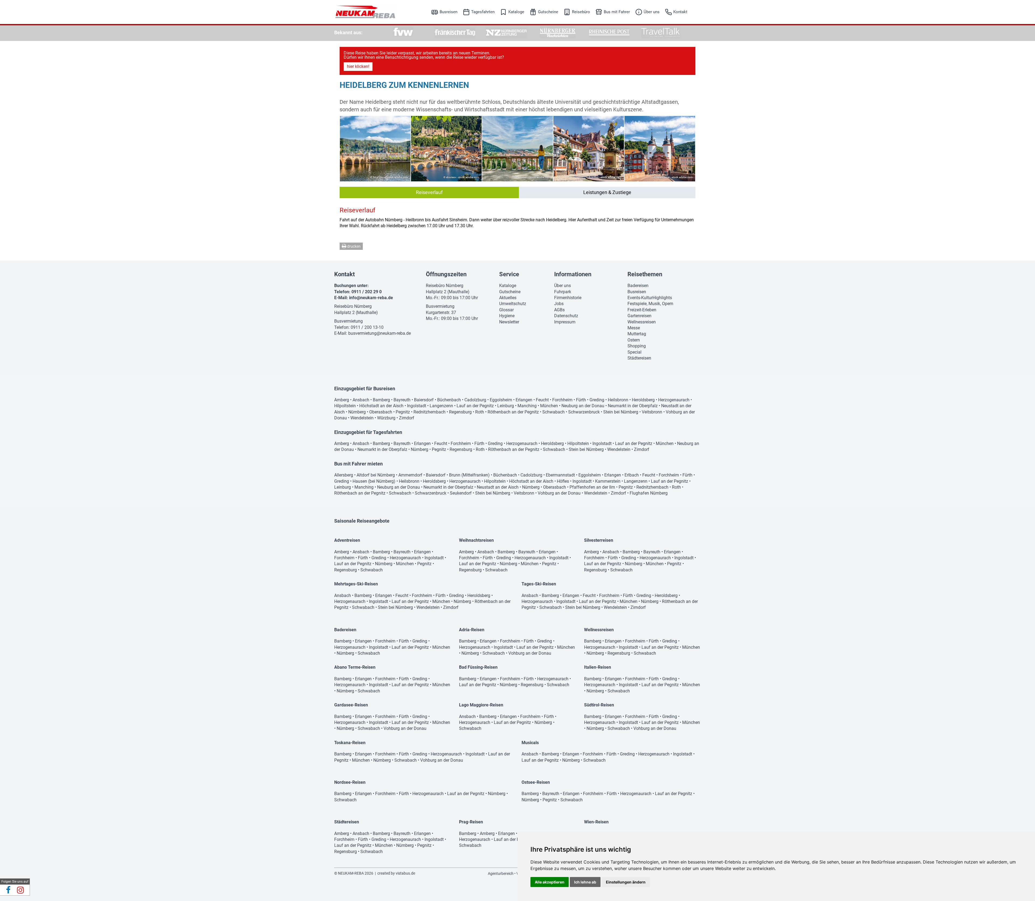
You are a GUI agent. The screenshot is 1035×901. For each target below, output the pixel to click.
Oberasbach (380, 412)
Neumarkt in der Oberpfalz (633, 405)
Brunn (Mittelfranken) (469, 475)
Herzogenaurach (673, 399)
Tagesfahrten (483, 11)
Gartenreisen (639, 315)
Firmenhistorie (567, 297)
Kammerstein (607, 481)
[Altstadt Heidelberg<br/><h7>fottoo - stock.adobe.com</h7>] (588, 148)
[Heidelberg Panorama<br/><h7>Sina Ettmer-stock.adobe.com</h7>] (375, 148)
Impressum (564, 322)
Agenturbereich (500, 873)
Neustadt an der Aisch (498, 487)
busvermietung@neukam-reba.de (379, 333)
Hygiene (507, 315)
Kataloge (516, 11)
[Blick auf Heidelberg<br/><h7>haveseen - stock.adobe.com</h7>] (517, 148)
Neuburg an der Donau (582, 405)
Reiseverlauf (429, 192)
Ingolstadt (416, 405)
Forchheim (562, 399)
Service (509, 274)
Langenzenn (441, 405)
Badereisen (637, 285)
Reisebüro (581, 11)
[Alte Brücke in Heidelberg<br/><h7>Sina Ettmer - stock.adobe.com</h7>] (660, 148)
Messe (633, 327)
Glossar (506, 309)
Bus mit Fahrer (617, 11)
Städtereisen (639, 358)
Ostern (633, 340)
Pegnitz (403, 412)
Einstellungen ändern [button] (626, 882)
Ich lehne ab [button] (585, 882)
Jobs (559, 303)
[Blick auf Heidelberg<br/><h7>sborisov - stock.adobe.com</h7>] (446, 148)
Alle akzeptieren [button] (549, 882)
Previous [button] (347, 148)
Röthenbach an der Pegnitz (513, 412)
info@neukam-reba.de (371, 297)
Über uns (652, 11)
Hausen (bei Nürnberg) (374, 481)
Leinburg (505, 405)
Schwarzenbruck (584, 412)
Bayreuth (402, 399)
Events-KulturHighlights (649, 297)
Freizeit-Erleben (641, 309)
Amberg (341, 399)
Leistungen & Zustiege (607, 192)
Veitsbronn (652, 412)
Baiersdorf (424, 399)
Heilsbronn (618, 399)
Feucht (542, 399)
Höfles (563, 481)
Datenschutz (566, 315)
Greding (596, 399)
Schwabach (553, 412)
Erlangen (524, 399)
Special (634, 352)
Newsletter (509, 322)
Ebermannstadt (560, 475)
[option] (403, 32)
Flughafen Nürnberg (649, 493)
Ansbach (361, 399)
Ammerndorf (410, 475)
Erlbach (632, 475)
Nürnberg (357, 412)
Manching (527, 405)
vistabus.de (405, 873)
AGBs (559, 309)
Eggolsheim (501, 399)
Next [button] (688, 148)
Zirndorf (406, 417)
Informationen (572, 274)
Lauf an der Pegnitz (475, 405)
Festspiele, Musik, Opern (650, 303)
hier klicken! (358, 66)
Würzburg (386, 417)
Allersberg (343, 475)
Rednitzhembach (429, 412)
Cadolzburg (475, 399)
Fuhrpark (562, 291)
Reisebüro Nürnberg (353, 306)
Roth (479, 412)
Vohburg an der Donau (559, 493)
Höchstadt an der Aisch (381, 405)
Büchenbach (449, 399)
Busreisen (448, 11)
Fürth (581, 399)
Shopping (636, 345)
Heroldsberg (643, 399)
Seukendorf (461, 493)
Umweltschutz (512, 303)
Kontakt (680, 11)
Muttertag (636, 333)
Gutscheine (548, 11)
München (549, 405)
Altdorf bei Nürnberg (376, 475)
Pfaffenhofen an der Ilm (592, 487)
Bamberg (381, 399)
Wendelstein (362, 417)
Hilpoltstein (345, 405)
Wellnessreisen (641, 322)
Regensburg (460, 412)
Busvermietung (348, 321)
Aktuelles (507, 297)
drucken (353, 246)
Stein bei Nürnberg (620, 412)
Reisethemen (644, 274)
